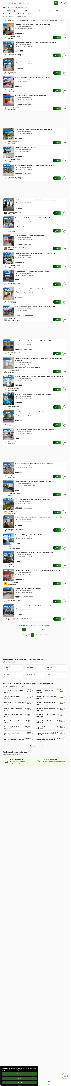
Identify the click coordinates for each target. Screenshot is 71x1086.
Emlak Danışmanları (50, 760)
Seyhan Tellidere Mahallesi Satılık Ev (45, 703)
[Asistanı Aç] (64, 1076)
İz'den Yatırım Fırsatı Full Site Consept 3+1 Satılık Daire (32, 24)
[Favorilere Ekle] (64, 37)
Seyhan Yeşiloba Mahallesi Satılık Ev (13, 709)
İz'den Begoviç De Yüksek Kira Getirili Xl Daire (29, 289)
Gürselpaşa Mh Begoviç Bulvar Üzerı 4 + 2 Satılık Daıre (32, 535)
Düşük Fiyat (62, 20)
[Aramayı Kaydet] (61, 3)
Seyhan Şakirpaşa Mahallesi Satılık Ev (46, 734)
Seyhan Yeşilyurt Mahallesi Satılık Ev (45, 691)
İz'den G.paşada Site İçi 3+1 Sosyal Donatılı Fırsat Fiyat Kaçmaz (35, 253)
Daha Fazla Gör (33, 746)
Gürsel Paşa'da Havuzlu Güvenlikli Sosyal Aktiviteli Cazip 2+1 (34, 129)
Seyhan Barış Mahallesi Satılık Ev (12, 734)
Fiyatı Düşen (44, 20)
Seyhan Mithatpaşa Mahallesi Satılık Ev (14, 703)
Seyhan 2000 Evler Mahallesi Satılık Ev (46, 715)
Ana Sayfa (6, 7)
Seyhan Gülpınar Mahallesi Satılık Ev (45, 740)
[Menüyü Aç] (5, 3)
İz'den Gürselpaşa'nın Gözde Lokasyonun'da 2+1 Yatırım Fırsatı (34, 481)
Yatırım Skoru (10, 20)
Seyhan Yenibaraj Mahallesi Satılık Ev (45, 709)
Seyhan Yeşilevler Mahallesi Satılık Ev (13, 728)
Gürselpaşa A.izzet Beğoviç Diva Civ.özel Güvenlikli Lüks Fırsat (34, 429)
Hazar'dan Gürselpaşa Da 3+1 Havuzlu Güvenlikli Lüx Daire (33, 394)
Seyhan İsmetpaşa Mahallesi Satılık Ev (46, 697)
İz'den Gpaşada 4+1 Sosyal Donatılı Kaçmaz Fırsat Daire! (33, 271)
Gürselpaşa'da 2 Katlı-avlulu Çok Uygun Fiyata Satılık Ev (32, 77)
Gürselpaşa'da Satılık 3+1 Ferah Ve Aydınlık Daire (30, 95)
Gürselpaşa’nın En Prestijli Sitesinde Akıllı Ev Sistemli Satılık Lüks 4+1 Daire (38, 517)
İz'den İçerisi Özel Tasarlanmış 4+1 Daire (28, 588)
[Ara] (56, 3)
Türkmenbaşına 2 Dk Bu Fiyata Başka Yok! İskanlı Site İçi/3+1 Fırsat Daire (38, 570)
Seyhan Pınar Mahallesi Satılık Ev (12, 697)
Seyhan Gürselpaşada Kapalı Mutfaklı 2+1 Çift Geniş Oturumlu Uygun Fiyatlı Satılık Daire (38, 359)
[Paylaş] (65, 3)
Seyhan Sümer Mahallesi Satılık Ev (44, 722)
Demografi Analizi (16, 760)
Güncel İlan (53, 20)
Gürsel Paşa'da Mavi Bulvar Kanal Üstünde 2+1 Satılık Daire (33, 606)
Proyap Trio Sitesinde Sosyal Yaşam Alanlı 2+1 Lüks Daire (33, 499)
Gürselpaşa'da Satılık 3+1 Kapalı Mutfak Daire (29, 235)
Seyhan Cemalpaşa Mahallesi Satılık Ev (14, 740)
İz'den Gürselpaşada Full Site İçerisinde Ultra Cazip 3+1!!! (33, 340)
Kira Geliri (36, 20)
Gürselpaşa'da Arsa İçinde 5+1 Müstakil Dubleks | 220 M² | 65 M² (35, 306)
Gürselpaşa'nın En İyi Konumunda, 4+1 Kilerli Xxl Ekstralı (32, 218)
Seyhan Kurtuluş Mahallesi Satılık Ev (45, 728)
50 (37, 635)
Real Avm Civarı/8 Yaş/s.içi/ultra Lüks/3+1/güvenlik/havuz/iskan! (35, 165)
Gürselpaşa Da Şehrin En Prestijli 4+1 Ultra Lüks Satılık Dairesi (34, 552)
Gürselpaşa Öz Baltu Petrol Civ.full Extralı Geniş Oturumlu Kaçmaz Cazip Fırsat (39, 376)
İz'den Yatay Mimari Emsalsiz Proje (26, 60)
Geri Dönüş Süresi (23, 20)
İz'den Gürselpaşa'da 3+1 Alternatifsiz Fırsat (29, 412)
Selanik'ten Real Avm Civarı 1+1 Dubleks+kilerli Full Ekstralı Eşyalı (35, 200)
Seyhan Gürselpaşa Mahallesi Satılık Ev (14, 691)
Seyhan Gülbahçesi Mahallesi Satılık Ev (14, 722)
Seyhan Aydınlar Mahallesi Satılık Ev (13, 715)
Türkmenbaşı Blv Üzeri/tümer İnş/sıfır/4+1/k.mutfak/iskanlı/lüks (35, 42)
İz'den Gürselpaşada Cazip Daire (25, 147)
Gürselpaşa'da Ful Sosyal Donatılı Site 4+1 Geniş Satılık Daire (34, 463)
